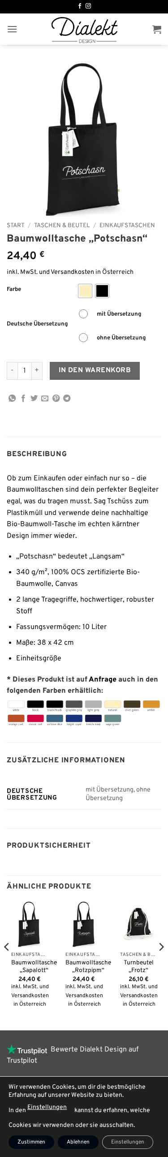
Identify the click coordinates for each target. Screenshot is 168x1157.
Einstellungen (47, 1107)
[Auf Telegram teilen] (66, 399)
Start (16, 225)
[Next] (160, 965)
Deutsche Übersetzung (37, 324)
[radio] (85, 291)
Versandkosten (72, 272)
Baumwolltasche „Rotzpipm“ (88, 967)
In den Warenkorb (95, 370)
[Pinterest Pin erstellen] (56, 399)
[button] (12, 29)
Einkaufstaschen (127, 225)
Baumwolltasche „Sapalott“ (34, 967)
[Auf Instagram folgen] (88, 6)
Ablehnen (78, 1142)
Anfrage (102, 679)
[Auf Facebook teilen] (23, 399)
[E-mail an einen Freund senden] (44, 399)
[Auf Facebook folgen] (79, 6)
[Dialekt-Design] (84, 29)
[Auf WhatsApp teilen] (12, 399)
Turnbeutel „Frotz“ (139, 967)
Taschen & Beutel (62, 225)
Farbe (14, 290)
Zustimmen (31, 1142)
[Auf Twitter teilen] (34, 399)
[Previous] (7, 965)
